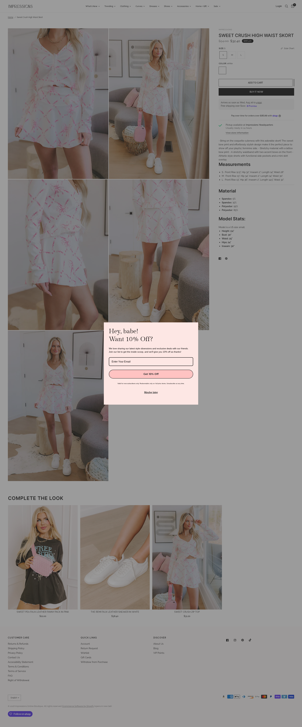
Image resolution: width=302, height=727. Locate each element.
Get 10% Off (151, 374)
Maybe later (151, 392)
